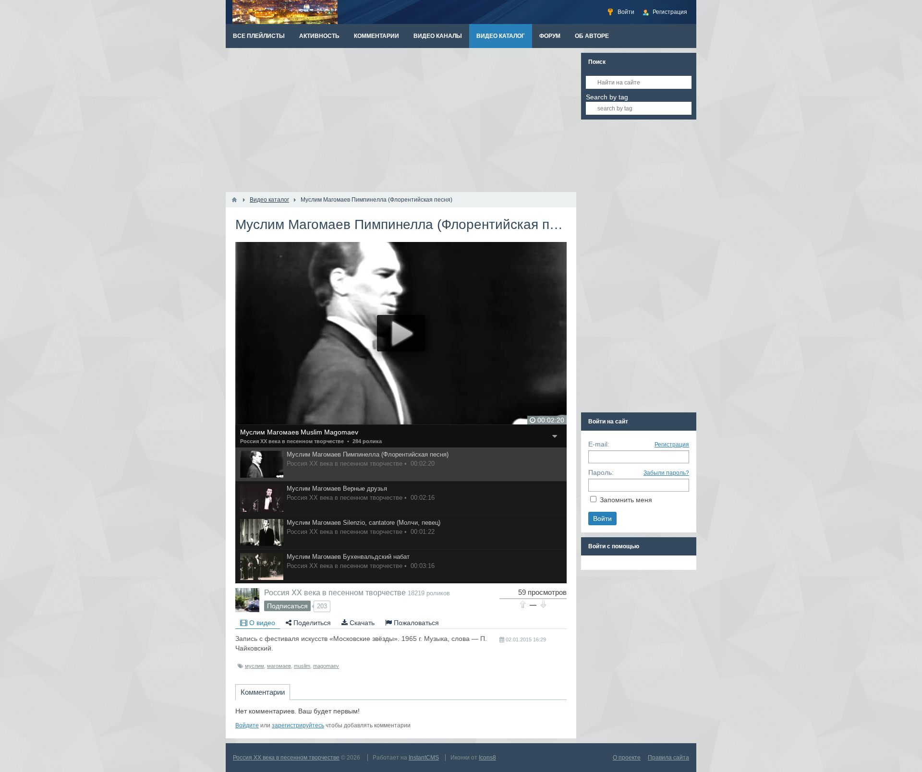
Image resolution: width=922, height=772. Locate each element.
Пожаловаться (415, 623)
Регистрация (672, 444)
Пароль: (601, 472)
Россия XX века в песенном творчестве (292, 441)
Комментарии (263, 692)
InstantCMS (424, 757)
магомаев (279, 666)
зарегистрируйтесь (298, 725)
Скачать (361, 623)
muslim (302, 666)
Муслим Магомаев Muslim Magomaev (299, 432)
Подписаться (287, 606)
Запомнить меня (626, 500)
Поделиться (311, 623)
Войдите (247, 725)
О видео (261, 623)
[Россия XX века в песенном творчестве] (247, 600)
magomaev (326, 666)
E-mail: (598, 444)
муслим (254, 666)
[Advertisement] (401, 120)
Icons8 (487, 757)
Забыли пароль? (666, 473)
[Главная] (234, 199)
